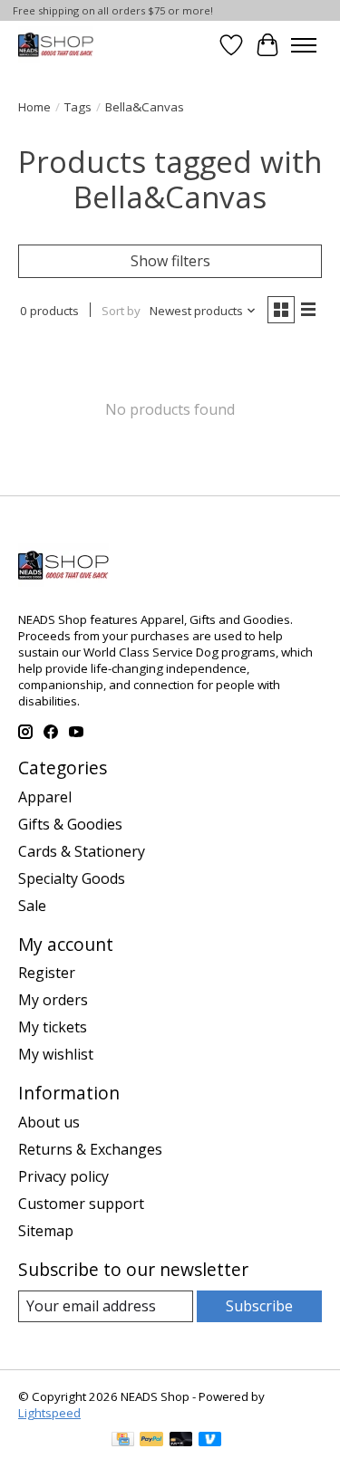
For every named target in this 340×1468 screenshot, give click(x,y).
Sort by (121, 310)
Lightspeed (49, 1413)
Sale (32, 906)
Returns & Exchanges (90, 1149)
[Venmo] (210, 1441)
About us (49, 1122)
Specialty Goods (71, 878)
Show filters (170, 261)
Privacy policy (63, 1176)
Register (46, 973)
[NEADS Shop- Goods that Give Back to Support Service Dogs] (55, 44)
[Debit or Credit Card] (181, 1441)
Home (34, 107)
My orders (53, 1000)
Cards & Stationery (81, 851)
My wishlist (55, 1054)
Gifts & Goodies (70, 824)
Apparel (45, 797)
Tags (78, 107)
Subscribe (259, 1306)
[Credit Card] (123, 1441)
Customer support (81, 1204)
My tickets (52, 1027)
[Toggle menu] (304, 45)
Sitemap (45, 1231)
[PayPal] (151, 1441)
